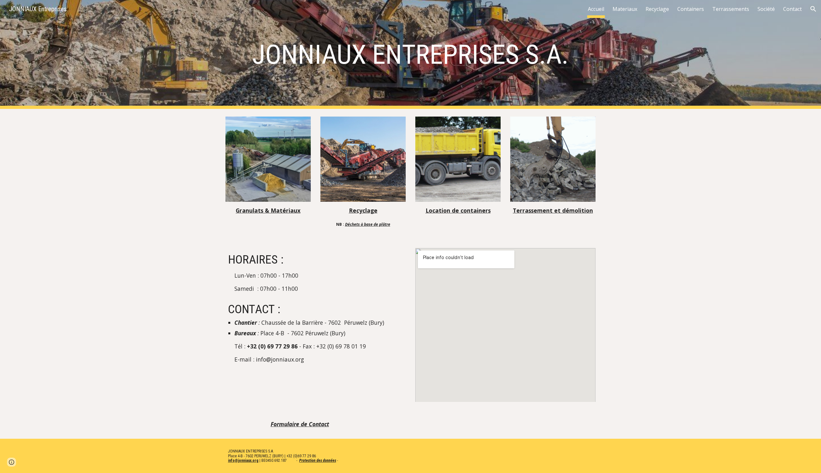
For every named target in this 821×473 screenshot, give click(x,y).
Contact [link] (792, 8)
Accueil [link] (596, 8)
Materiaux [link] (625, 8)
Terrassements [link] (730, 8)
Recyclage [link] (657, 8)
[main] (410, 54)
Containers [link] (690, 8)
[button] (813, 9)
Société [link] (766, 8)
